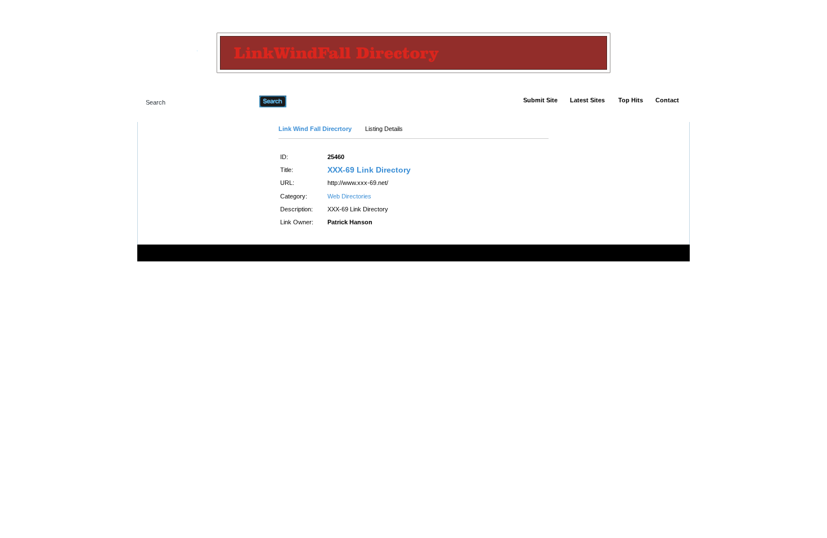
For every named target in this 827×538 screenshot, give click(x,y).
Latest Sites (587, 100)
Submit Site (540, 100)
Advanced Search (315, 101)
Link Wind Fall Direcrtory (315, 128)
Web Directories (349, 196)
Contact (667, 100)
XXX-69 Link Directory (369, 169)
